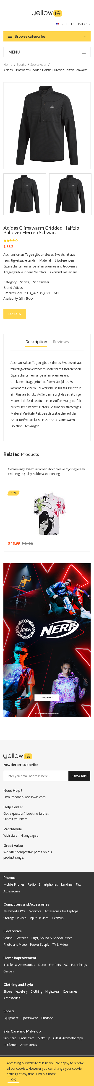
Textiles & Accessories (19, 964)
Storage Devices (14, 918)
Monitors (35, 911)
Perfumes (10, 1044)
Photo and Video (15, 944)
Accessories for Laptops (61, 911)
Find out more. (46, 1074)
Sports (21, 64)
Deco (42, 964)
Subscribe (79, 776)
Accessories (11, 891)
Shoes (7, 991)
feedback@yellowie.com (29, 797)
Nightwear (52, 991)
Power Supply (39, 944)
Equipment (10, 1018)
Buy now (14, 314)
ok (13, 1079)
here (24, 819)
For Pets (55, 964)
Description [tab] (36, 341)
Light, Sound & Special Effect (51, 938)
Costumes (70, 991)
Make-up (44, 1038)
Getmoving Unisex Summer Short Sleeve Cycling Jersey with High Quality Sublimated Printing (46, 471)
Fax (78, 884)
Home (7, 64)
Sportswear (38, 64)
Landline (67, 884)
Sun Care (9, 1038)
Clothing (36, 991)
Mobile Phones (13, 884)
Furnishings (79, 964)
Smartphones (48, 884)
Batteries (22, 938)
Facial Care (26, 1038)
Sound (7, 938)
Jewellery (21, 991)
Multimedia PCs (14, 911)
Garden (8, 971)
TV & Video (60, 944)
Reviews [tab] (61, 341)
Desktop (58, 918)
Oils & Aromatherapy (68, 1038)
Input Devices (38, 918)
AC (66, 964)
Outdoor (47, 1018)
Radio (32, 884)
